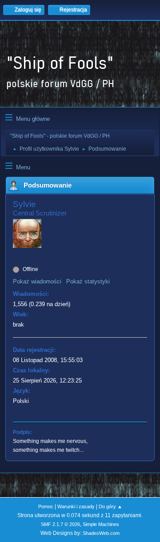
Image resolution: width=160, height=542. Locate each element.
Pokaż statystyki (88, 281)
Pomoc (45, 506)
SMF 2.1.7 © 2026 (60, 524)
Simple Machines (101, 524)
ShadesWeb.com (101, 533)
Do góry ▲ (110, 506)
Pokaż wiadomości (37, 281)
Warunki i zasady (76, 506)
